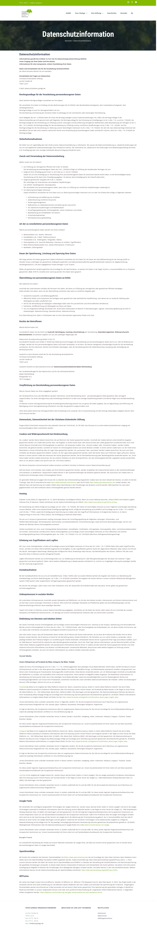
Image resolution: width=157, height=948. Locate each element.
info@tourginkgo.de (36, 923)
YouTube (22, 775)
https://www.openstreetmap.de (76, 857)
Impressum (102, 913)
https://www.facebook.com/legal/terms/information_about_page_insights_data (90, 697)
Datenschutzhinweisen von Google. (97, 825)
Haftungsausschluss (105, 918)
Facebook (22, 687)
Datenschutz (102, 916)
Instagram (23, 731)
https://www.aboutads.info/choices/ (63, 482)
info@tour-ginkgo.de (36, 3)
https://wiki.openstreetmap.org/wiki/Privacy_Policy (99, 870)
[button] (132, 13)
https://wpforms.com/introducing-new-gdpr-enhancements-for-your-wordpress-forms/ (71, 892)
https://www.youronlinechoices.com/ (103, 482)
